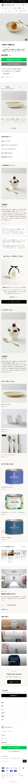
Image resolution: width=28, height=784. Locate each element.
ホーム (2, 11)
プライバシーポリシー (9, 777)
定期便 (19, 8)
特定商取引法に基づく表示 (6, 775)
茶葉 (3, 8)
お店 (23, 8)
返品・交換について (15, 775)
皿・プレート (10, 11)
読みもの (14, 8)
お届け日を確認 (6, 73)
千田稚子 (16, 11)
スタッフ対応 (5, 77)
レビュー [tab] (20, 87)
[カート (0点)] (23, 5)
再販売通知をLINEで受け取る (14, 59)
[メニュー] (26, 5)
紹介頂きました (12, 774)
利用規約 (21, 775)
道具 (6, 8)
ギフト (10, 8)
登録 (24, 761)
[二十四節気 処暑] (13, 5)
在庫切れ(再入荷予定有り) (14, 64)
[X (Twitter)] (2, 739)
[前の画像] (2, 27)
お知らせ (2, 774)
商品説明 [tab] (8, 87)
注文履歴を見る (13, 695)
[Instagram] (6, 739)
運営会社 (7, 774)
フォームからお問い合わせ (14, 751)
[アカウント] (20, 5)
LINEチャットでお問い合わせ (14, 747)
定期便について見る (14, 682)
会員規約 (2, 777)
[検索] (18, 5)
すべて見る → (24, 546)
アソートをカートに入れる (14, 301)
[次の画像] (26, 27)
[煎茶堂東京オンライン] (6, 5)
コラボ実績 (18, 774)
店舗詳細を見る (5, 609)
